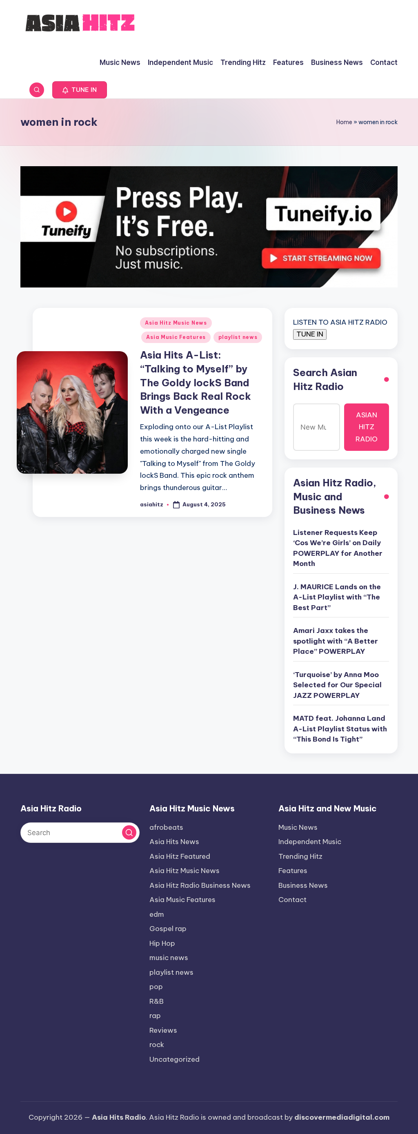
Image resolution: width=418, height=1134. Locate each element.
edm (156, 914)
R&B (156, 1001)
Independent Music (309, 841)
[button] (79, 89)
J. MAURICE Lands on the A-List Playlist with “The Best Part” (337, 597)
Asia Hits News (174, 841)
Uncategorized (174, 1059)
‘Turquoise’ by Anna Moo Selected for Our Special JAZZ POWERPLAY (337, 685)
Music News (298, 827)
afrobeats (166, 827)
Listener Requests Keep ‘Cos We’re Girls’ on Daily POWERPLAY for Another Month (337, 548)
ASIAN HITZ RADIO (367, 427)
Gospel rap (168, 928)
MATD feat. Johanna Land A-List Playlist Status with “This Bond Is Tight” (340, 729)
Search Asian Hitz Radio (325, 379)
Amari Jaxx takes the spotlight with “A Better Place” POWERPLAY (335, 641)
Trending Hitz (300, 856)
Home (344, 122)
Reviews (163, 1030)
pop (156, 986)
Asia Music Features (176, 337)
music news (168, 957)
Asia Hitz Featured (179, 856)
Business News (303, 885)
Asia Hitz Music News (176, 323)
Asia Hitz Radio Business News (200, 885)
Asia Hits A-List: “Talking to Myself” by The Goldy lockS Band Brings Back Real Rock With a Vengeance (195, 382)
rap (155, 1015)
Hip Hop (162, 943)
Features (292, 870)
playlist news (237, 337)
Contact (292, 899)
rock (156, 1044)
